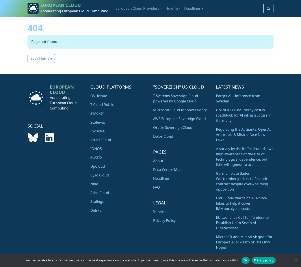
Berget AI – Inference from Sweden (238, 98)
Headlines (161, 178)
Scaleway (98, 122)
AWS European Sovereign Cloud (179, 118)
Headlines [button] (192, 8)
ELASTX (96, 157)
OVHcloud (98, 95)
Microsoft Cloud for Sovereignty (180, 110)
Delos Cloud (163, 136)
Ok (246, 260)
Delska (96, 210)
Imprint (159, 211)
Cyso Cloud (99, 175)
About (158, 160)
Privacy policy (263, 260)
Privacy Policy (164, 220)
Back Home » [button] (41, 58)
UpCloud (97, 166)
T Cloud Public (102, 104)
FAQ (156, 187)
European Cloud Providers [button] (137, 8)
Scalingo (97, 201)
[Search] (268, 8)
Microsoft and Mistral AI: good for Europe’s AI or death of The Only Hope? (244, 242)
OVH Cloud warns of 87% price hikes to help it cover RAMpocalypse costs (241, 203)
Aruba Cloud (100, 139)
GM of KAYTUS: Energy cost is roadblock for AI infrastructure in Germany (243, 115)
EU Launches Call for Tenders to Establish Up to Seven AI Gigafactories (242, 222)
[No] (295, 260)
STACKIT (97, 113)
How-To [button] (171, 8)
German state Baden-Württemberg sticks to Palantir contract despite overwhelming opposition (242, 181)
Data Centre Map (167, 169)
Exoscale (97, 131)
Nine (94, 184)
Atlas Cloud (99, 192)
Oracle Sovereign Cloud (172, 127)
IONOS (96, 148)
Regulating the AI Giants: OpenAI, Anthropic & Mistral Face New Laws (243, 134)
